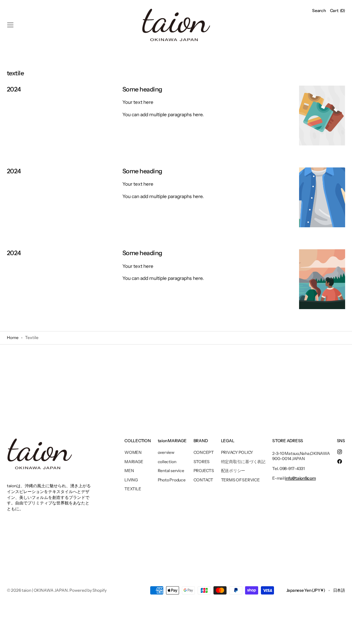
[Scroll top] (341, 611)
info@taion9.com (300, 478)
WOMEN (133, 452)
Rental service (171, 470)
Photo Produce (172, 479)
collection (167, 461)
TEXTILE (132, 488)
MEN (129, 470)
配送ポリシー (233, 470)
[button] (10, 25)
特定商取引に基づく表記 (243, 461)
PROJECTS (204, 470)
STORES (202, 461)
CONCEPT (204, 452)
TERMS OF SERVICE (240, 479)
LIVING (131, 479)
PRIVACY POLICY (237, 452)
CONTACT (203, 479)
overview (166, 452)
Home (13, 337)
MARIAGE (133, 461)
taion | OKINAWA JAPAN (45, 590)
